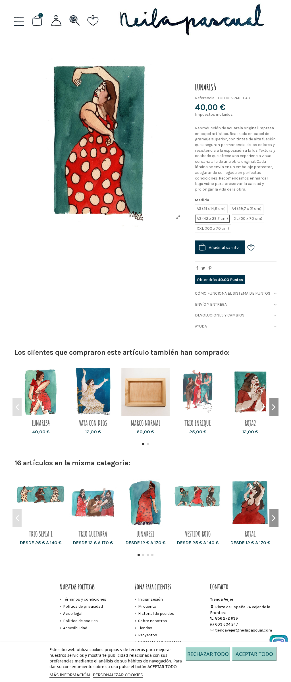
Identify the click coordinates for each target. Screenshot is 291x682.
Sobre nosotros (152, 620)
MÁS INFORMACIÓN (69, 674)
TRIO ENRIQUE (198, 423)
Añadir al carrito (224, 247)
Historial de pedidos (156, 613)
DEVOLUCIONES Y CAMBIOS (219, 315)
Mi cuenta (147, 606)
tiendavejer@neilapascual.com (243, 630)
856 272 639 (226, 618)
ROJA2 (250, 423)
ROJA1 (250, 533)
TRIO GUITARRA (93, 533)
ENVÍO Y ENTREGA (211, 304)
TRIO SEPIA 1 (41, 533)
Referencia (205, 98)
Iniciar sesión (150, 599)
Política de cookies (80, 620)
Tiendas (145, 628)
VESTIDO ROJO (198, 533)
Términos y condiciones (84, 599)
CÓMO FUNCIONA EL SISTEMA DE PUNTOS (232, 293)
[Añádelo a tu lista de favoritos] (253, 247)
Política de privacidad (83, 606)
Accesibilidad (75, 628)
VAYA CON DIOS (93, 423)
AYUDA (201, 326)
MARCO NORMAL (145, 423)
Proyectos (147, 635)
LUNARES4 (41, 423)
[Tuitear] (203, 268)
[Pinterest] (210, 268)
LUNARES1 (145, 533)
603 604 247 (226, 624)
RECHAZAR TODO (208, 654)
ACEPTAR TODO (254, 654)
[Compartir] (197, 268)
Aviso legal (72, 613)
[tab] (236, 293)
